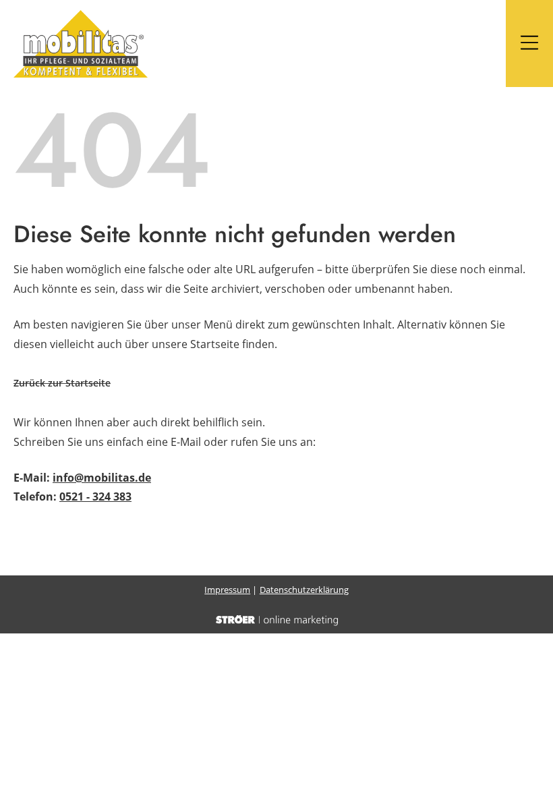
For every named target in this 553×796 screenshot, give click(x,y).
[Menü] (529, 43)
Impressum (227, 590)
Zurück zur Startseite (62, 382)
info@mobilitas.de (102, 477)
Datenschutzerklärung (304, 590)
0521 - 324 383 (95, 496)
